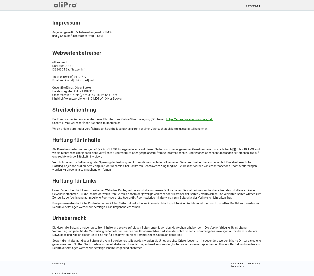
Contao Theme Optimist (64, 273)
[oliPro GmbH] (107, 4)
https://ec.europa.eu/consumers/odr (189, 119)
